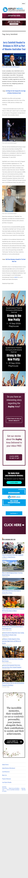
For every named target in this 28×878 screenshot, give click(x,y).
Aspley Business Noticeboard (8, 768)
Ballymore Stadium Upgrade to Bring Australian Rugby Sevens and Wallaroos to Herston (11, 641)
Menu (23, 3)
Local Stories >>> (14, 513)
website (16, 277)
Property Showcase (6, 779)
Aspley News (4, 786)
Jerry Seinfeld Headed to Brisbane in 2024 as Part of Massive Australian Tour (14, 45)
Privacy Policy (4, 788)
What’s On (4, 775)
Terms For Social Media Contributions (13, 789)
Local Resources (6, 771)
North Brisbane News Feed (8, 539)
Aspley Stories (5, 764)
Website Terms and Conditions (14, 788)
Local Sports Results (6, 782)
